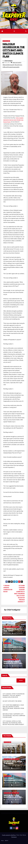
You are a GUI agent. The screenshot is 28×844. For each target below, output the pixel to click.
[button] (25, 31)
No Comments (17, 751)
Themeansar (14, 837)
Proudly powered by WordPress (9, 835)
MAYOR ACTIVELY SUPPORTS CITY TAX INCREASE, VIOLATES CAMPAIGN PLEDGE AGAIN (14, 715)
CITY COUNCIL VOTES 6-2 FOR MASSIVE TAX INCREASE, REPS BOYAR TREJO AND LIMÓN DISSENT (13, 723)
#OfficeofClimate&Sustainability (11, 67)
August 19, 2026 (9, 748)
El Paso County (15, 626)
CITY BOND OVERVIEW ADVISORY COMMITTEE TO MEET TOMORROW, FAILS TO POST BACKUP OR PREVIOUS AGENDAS (19, 593)
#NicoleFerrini (18, 64)
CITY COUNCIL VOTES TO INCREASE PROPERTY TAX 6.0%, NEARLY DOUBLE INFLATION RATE (13, 695)
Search (4, 675)
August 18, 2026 (9, 782)
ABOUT (6, 840)
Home (2, 840)
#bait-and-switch (16, 62)
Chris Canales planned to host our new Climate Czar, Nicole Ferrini (13, 120)
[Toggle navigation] (14, 31)
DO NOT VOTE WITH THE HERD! (13, 630)
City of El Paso (7, 626)
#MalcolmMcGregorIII (8, 64)
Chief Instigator (8, 60)
